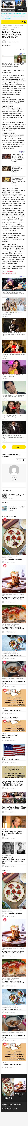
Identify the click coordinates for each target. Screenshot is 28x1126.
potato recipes (19, 678)
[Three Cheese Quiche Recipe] (14, 537)
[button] (22, 21)
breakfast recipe (11, 556)
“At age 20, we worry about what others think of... (17, 495)
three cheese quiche (7, 557)
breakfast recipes (6, 653)
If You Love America (10, 759)
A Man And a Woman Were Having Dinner (17, 507)
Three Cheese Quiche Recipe (12, 559)
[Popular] (4, 565)
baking (10, 594)
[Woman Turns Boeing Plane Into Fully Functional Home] (14, 797)
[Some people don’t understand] (14, 698)
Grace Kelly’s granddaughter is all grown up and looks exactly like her (13, 860)
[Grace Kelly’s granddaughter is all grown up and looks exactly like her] (14, 848)
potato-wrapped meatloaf (8, 625)
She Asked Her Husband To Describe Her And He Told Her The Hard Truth (12, 783)
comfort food (10, 624)
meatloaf (16, 624)
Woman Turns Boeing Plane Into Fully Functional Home (14, 808)
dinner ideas (15, 653)
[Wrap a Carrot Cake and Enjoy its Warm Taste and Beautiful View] (14, 579)
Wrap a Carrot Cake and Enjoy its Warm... (20, 1095)
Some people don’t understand (12, 710)
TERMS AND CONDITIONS (15, 1104)
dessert (22, 594)
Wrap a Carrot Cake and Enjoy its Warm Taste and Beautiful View (13, 598)
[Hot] (4, 519)
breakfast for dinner (10, 652)
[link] (3, 2)
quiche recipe (18, 556)
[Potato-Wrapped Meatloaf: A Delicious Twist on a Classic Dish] (14, 614)
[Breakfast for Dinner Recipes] (14, 643)
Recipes (4, 556)
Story (11, 30)
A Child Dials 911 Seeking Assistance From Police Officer (13, 833)
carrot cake (16, 594)
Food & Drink (5, 594)
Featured (4, 855)
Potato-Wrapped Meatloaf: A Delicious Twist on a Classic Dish (13, 628)
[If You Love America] (14, 750)
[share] (12, 1)
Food (3, 652)
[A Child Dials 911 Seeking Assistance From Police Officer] (14, 821)
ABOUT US (4, 1104)
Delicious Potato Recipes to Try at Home (13, 682)
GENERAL (5, 30)
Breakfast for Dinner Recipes (12, 655)
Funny (3, 779)
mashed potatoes (11, 678)
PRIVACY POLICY (6, 1106)
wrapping (4, 595)
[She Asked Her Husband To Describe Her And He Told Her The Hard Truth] (14, 772)
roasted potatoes (6, 679)
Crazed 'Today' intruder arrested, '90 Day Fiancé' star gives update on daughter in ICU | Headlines (8, 2)
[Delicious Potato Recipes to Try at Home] (14, 669)
